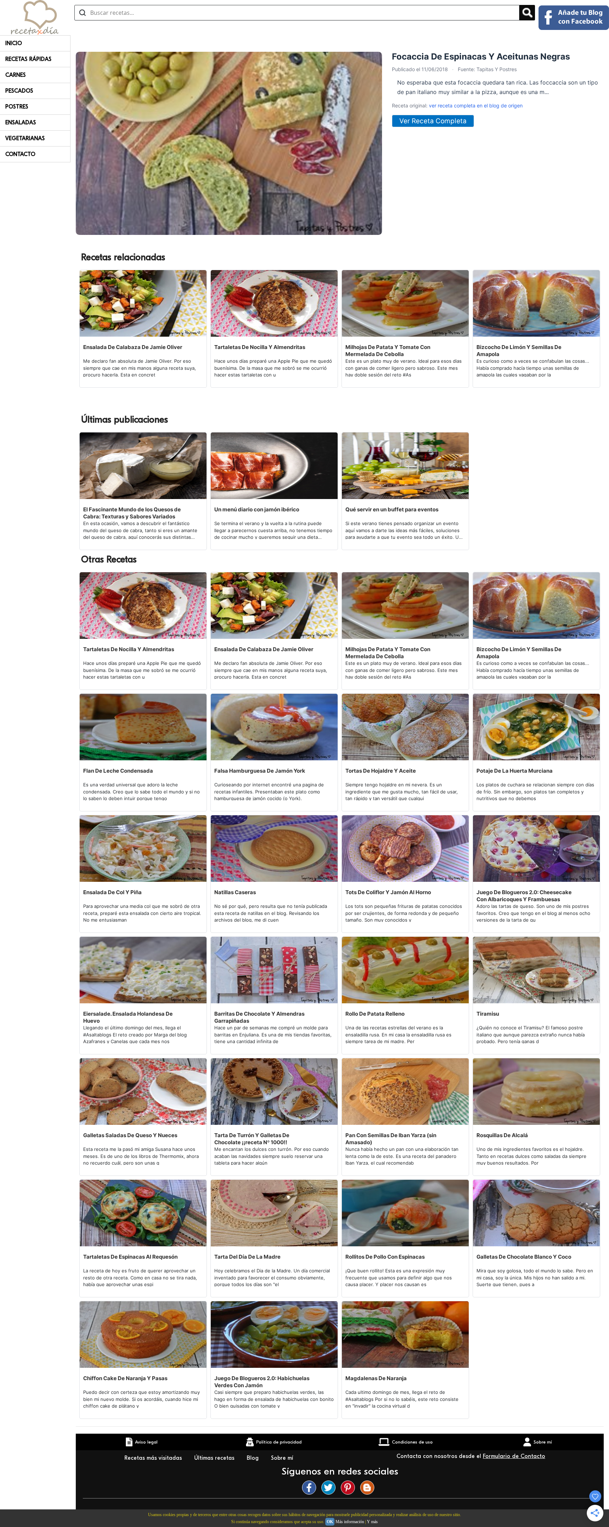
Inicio (13, 43)
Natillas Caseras (235, 892)
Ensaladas (20, 122)
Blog (253, 1458)
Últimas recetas (215, 1458)
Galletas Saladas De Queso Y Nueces (130, 1135)
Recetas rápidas (28, 59)
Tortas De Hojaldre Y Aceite (380, 770)
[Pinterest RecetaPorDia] (349, 1488)
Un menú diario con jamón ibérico (256, 509)
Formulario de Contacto (514, 1456)
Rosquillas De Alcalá (502, 1135)
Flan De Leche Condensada (118, 770)
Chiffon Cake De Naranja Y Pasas (125, 1378)
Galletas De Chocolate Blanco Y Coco (523, 1256)
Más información (350, 1521)
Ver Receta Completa (433, 121)
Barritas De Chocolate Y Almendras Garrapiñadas (259, 1017)
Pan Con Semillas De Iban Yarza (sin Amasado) (390, 1139)
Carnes (15, 75)
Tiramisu (487, 1013)
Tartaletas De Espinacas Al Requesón (130, 1256)
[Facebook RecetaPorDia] (311, 1488)
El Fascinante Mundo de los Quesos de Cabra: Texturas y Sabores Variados (132, 513)
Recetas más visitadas (154, 1458)
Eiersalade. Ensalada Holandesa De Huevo (128, 1017)
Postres (16, 107)
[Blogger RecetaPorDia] (369, 1488)
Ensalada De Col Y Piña (112, 892)
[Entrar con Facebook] (574, 17)
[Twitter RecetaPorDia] (330, 1488)
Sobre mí (283, 1458)
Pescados (19, 91)
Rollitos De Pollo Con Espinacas (385, 1256)
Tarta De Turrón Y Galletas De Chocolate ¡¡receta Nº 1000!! (251, 1139)
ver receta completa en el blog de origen (476, 105)
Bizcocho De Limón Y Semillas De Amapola (518, 350)
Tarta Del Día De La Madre (247, 1256)
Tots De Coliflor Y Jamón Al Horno (388, 892)
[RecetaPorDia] (35, 16)
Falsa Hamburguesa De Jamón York (259, 770)
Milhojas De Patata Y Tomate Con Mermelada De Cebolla (387, 350)
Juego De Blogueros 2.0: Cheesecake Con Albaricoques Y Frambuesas (524, 896)
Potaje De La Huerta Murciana (514, 770)
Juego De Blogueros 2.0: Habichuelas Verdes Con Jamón (261, 1382)
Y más (372, 1521)
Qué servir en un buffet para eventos (391, 509)
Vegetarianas (25, 138)
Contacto (20, 154)
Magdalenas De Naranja (376, 1378)
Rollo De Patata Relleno (375, 1013)
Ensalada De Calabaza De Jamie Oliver (132, 347)
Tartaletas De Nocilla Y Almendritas (259, 347)
